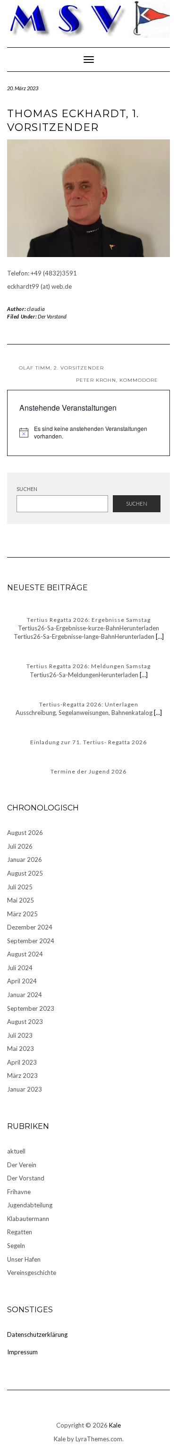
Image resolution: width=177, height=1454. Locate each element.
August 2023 (25, 1021)
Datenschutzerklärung (37, 1334)
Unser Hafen (24, 1259)
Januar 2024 (24, 994)
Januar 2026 (24, 859)
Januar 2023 (24, 1089)
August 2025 (25, 873)
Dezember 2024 (29, 927)
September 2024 (30, 941)
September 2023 (30, 1008)
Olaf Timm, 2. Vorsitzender (61, 368)
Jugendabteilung (29, 1205)
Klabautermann (28, 1218)
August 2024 (25, 954)
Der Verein (21, 1165)
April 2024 (22, 981)
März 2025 (22, 914)
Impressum (22, 1352)
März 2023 (22, 1075)
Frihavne (19, 1192)
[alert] (88, 432)
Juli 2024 (20, 968)
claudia (36, 309)
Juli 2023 (20, 1035)
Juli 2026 (20, 846)
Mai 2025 (20, 900)
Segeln (16, 1245)
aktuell (16, 1151)
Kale (115, 1425)
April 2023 (22, 1062)
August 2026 (25, 832)
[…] (159, 636)
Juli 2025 (20, 887)
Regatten (19, 1232)
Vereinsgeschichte (31, 1272)
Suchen (27, 489)
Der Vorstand (52, 316)
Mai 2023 (20, 1048)
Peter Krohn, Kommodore (117, 380)
